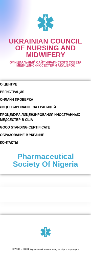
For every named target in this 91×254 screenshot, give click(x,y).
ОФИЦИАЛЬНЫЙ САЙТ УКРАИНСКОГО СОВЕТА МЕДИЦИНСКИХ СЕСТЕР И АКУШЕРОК (45, 64)
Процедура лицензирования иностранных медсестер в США (40, 117)
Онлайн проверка (16, 99)
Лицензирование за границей (28, 107)
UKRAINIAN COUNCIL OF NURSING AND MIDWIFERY (45, 48)
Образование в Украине (22, 135)
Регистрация (12, 92)
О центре (8, 84)
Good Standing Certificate (25, 127)
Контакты (9, 142)
